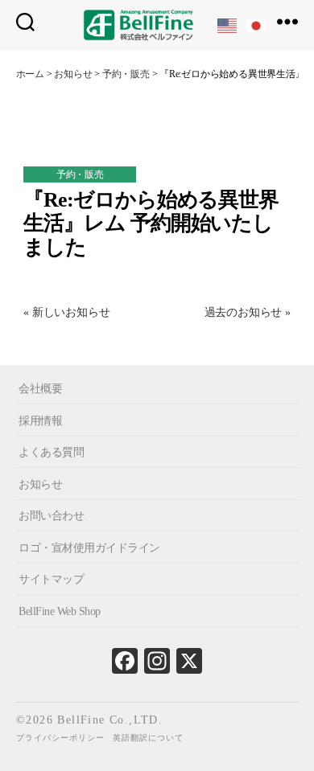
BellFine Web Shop (60, 611)
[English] (227, 24)
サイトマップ (51, 579)
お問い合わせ (51, 516)
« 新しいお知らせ (66, 312)
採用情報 (40, 420)
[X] (189, 665)
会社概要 (40, 389)
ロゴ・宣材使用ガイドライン (89, 548)
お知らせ (40, 484)
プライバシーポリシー (60, 737)
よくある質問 (51, 452)
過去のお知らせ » (248, 312)
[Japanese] (256, 24)
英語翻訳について (148, 737)
